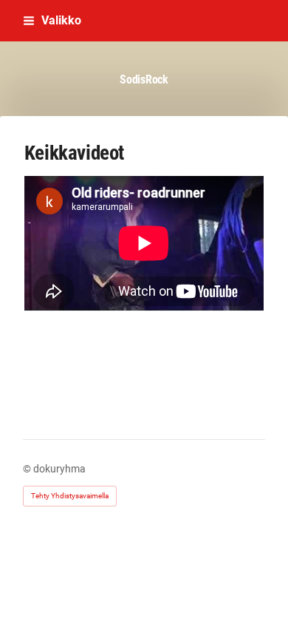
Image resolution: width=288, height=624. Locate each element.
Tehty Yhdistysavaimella (70, 496)
